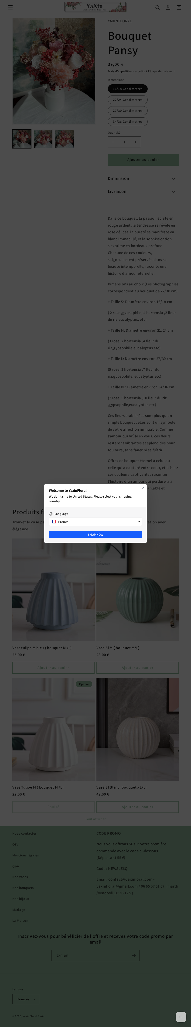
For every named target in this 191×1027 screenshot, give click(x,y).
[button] (95, 522)
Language (61, 514)
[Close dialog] (143, 487)
